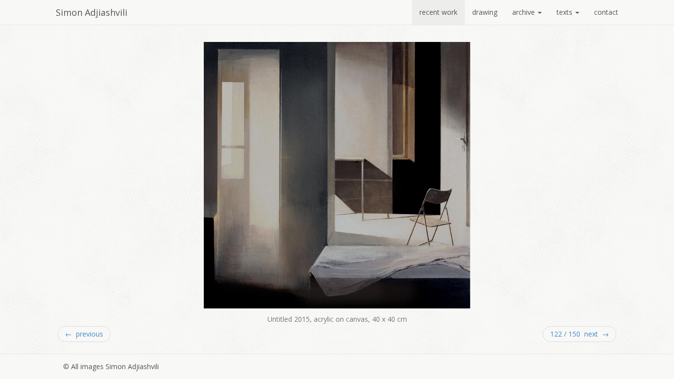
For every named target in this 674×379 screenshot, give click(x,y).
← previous (84, 334)
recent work (438, 12)
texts (565, 12)
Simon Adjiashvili (91, 12)
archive (524, 12)
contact (606, 12)
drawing (484, 12)
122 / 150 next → (579, 334)
